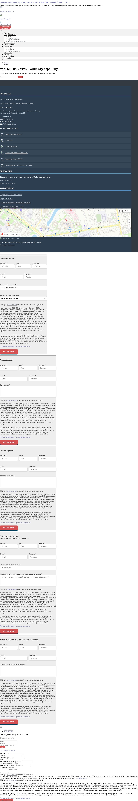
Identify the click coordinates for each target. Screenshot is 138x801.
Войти (2, 747)
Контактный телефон (7, 761)
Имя (2, 756)
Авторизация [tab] (8, 730)
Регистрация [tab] (8, 731)
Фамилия (3, 754)
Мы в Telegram (5, 19)
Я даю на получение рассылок (18, 775)
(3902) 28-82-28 (5, 25)
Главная (6, 63)
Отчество (3, 758)
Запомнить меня (8, 745)
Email (2, 759)
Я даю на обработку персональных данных (22, 305)
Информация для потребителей (11, 195)
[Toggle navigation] (1, 30)
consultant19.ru (83, 778)
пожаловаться (5, 28)
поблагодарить (5, 26)
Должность (4, 767)
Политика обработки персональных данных (15, 202)
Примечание (4, 773)
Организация (5, 763)
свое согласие (12, 305)
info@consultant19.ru (7, 11)
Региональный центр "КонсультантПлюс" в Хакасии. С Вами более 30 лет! (34, 2)
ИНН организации (6, 765)
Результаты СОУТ (6, 199)
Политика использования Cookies (12, 206)
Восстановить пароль (7, 750)
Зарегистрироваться (6, 800)
